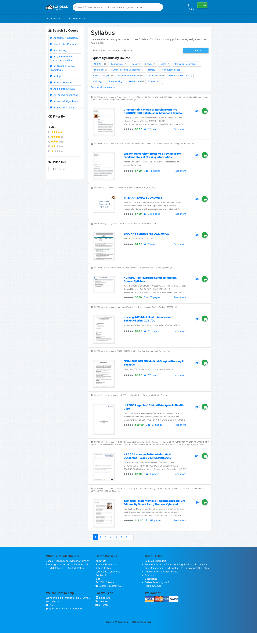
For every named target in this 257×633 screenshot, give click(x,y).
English (164, 64)
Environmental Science (130, 75)
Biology (150, 64)
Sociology (99, 81)
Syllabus (110, 97)
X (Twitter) (104, 604)
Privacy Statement (105, 564)
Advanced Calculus (64, 107)
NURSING (100, 64)
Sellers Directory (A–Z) (111, 585)
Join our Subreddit (155, 560)
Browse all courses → (103, 87)
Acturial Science (62, 82)
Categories (75, 18)
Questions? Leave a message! (65, 608)
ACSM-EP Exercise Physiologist (62, 68)
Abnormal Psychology (65, 37)
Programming (117, 81)
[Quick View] (197, 111)
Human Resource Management (127, 69)
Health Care (136, 81)
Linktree (103, 601)
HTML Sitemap (106, 582)
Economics (154, 81)
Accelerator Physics (64, 44)
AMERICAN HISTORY (180, 75)
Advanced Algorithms (65, 101)
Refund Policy (103, 568)
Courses (52, 18)
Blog (98, 578)
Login (191, 8)
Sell (204, 5)
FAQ (50, 604)
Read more (180, 129)
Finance (135, 64)
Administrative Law (64, 88)
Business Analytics (103, 75)
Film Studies (100, 69)
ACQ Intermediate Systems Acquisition (61, 58)
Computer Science (172, 69)
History (153, 69)
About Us (100, 560)
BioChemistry (119, 64)
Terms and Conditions (107, 571)
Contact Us (101, 575)
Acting (57, 76)
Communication (155, 75)
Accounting (59, 50)
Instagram (104, 597)
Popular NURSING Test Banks (161, 571)
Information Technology (186, 64)
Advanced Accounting (65, 94)
